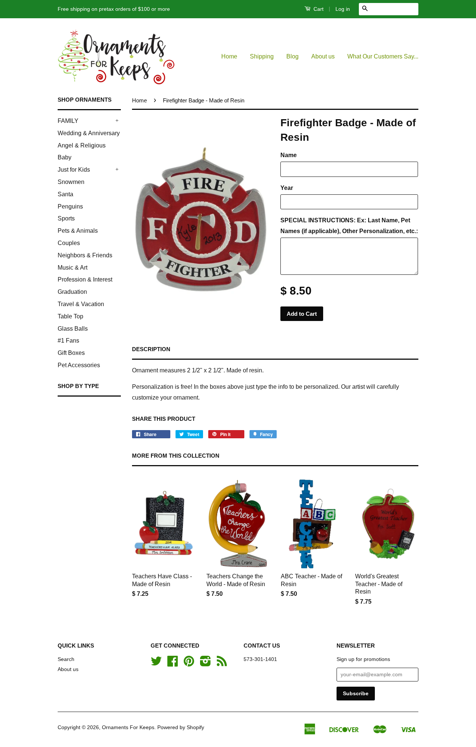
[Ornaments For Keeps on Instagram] (205, 664)
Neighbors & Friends (85, 255)
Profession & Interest (85, 279)
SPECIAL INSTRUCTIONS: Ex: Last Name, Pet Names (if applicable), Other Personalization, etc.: (349, 225)
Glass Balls (73, 328)
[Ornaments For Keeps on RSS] (221, 664)
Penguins (70, 206)
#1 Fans (68, 340)
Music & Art (72, 267)
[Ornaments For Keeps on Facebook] (172, 664)
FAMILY (68, 121)
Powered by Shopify (180, 727)
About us (323, 56)
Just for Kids (74, 169)
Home (229, 56)
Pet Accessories (79, 365)
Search (66, 659)
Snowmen (71, 182)
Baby (64, 157)
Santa (65, 194)
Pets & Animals (78, 231)
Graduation (72, 292)
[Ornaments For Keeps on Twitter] (156, 664)
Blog (292, 56)
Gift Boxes (71, 353)
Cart (318, 9)
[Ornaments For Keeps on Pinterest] (188, 664)
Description (151, 349)
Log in (342, 9)
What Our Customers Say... (382, 56)
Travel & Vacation (81, 304)
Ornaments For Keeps (128, 727)
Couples (69, 243)
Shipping (262, 56)
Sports (66, 218)
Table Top (70, 316)
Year (286, 188)
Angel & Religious (82, 145)
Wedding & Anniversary (89, 133)
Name (288, 155)
